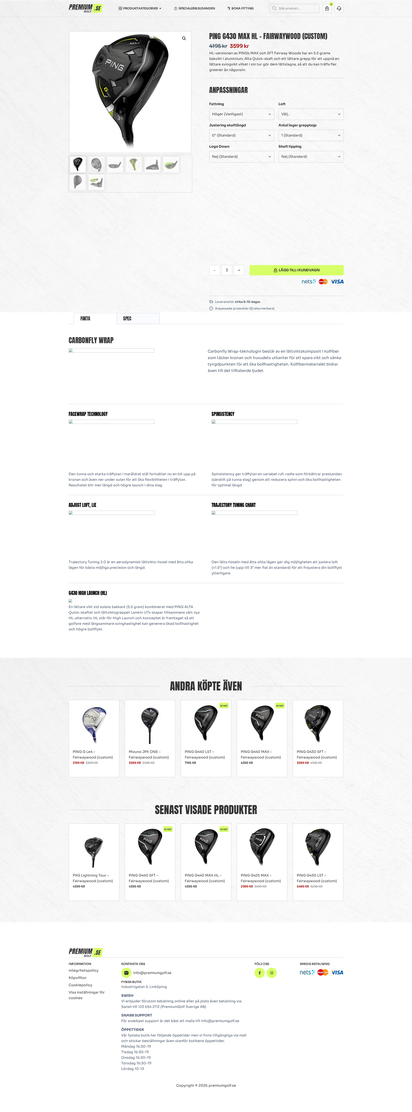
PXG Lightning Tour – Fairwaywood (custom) (93, 878)
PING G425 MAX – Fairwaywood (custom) (261, 878)
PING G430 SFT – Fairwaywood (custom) (317, 754)
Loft (282, 104)
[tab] (95, 318)
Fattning (216, 104)
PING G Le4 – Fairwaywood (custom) (93, 754)
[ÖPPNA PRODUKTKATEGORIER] (160, 8)
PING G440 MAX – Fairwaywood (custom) (261, 754)
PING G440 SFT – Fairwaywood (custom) (149, 878)
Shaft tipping (290, 146)
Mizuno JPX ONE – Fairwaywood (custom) (149, 754)
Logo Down (219, 146)
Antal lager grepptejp (298, 125)
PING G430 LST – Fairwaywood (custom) (317, 878)
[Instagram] (272, 973)
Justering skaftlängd (227, 125)
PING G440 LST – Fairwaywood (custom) (205, 754)
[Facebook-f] (259, 973)
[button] (184, 38)
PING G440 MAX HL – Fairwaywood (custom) (205, 878)
